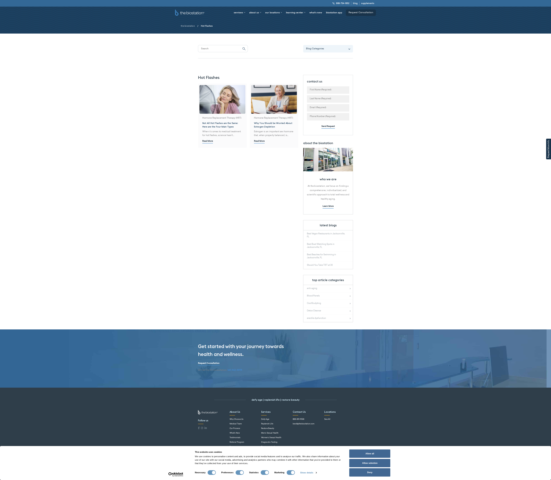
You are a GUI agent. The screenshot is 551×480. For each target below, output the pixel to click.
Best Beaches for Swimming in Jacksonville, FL (321, 256)
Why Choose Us (237, 419)
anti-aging (312, 289)
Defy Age (265, 419)
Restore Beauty (267, 428)
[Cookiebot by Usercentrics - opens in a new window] (175, 474)
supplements (367, 3)
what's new (315, 12)
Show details (306, 472)
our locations (272, 12)
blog (355, 3)
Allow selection (370, 463)
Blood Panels (313, 296)
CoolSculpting (314, 303)
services (238, 12)
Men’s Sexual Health (269, 433)
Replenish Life (267, 424)
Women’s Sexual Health (271, 438)
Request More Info (549, 149)
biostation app (334, 12)
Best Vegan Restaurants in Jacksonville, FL (326, 235)
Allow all (369, 453)
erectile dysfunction (316, 318)
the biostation (188, 26)
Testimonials (235, 438)
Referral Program (237, 442)
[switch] (240, 472)
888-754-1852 (342, 3)
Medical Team (236, 424)
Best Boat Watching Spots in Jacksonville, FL (320, 245)
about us (254, 12)
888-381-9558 (298, 419)
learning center (294, 12)
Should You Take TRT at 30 (320, 265)
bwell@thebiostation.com (303, 424)
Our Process (235, 428)
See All (327, 419)
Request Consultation (361, 12)
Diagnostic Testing (269, 442)
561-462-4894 (235, 370)
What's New (235, 433)
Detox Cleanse (314, 311)
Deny (369, 472)
